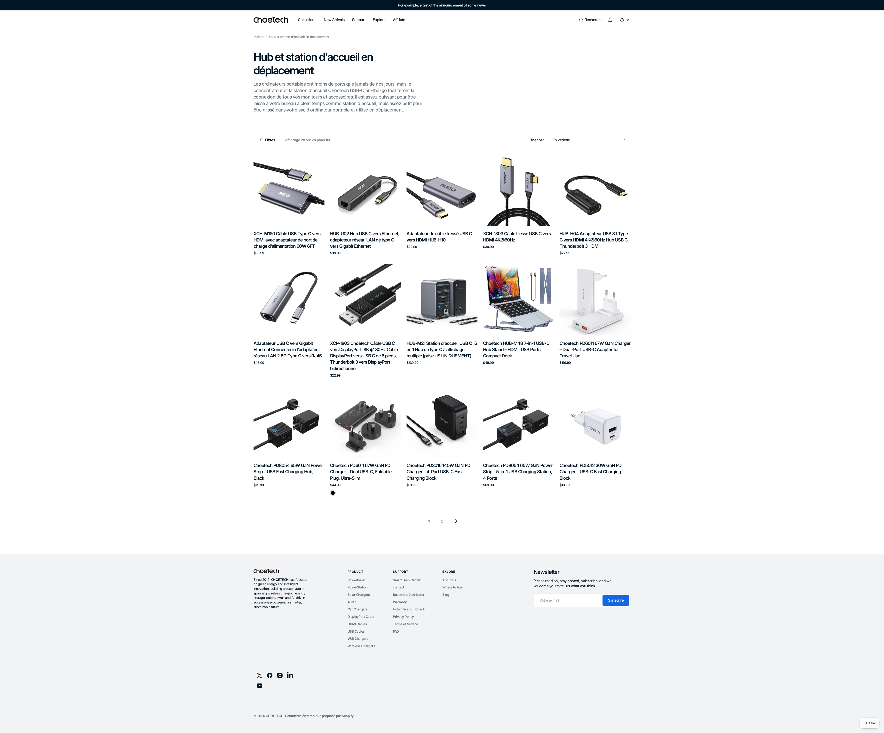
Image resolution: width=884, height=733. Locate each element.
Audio (352, 602)
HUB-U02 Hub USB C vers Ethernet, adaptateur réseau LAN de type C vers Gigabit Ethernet (365, 240)
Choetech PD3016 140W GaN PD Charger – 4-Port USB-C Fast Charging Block (438, 472)
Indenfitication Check (409, 609)
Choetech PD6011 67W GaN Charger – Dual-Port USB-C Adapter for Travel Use (595, 349)
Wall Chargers (358, 638)
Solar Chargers (359, 595)
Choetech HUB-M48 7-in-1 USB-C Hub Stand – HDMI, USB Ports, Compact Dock (516, 349)
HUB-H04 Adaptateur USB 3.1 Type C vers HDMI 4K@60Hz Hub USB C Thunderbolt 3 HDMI (594, 240)
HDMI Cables (357, 624)
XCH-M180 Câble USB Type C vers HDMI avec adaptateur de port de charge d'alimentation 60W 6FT (287, 240)
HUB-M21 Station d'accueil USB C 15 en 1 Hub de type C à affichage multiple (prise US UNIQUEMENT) (442, 349)
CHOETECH (274, 716)
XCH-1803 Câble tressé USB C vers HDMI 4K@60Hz (517, 237)
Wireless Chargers (361, 646)
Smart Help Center (406, 580)
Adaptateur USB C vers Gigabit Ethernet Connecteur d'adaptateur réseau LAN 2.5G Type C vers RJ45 (288, 349)
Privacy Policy (403, 617)
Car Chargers (357, 609)
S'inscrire (616, 600)
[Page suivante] (455, 521)
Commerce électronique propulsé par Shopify (319, 716)
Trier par (537, 140)
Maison (259, 37)
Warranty (400, 602)
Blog (445, 595)
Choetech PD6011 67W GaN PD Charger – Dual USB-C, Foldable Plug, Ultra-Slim (361, 472)
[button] (591, 20)
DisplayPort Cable (361, 617)
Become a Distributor (408, 595)
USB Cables (356, 631)
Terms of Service (405, 624)
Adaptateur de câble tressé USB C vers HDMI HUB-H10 (439, 237)
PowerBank (356, 580)
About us (449, 580)
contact (398, 587)
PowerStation (358, 587)
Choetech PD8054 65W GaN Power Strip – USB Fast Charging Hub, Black (288, 472)
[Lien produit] (289, 205)
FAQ (396, 631)
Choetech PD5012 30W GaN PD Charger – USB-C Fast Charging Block (590, 472)
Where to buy (452, 587)
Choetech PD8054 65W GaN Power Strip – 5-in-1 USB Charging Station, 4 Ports (518, 472)
